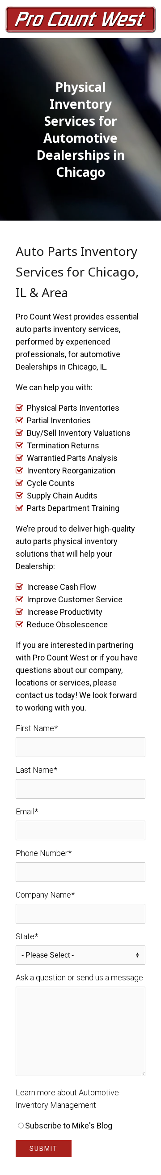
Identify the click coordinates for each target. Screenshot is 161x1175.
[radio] (80, 1126)
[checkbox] (80, 1126)
